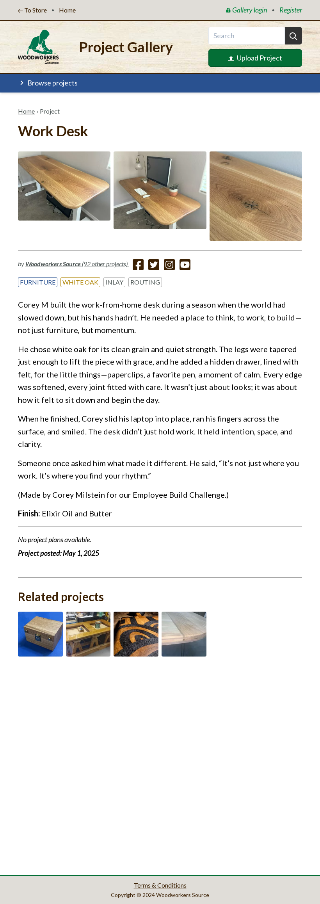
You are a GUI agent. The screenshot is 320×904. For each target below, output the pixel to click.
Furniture (37, 282)
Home (26, 111)
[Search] (293, 35)
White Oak (80, 282)
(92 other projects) (77, 263)
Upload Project (259, 57)
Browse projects (52, 82)
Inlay (114, 282)
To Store (35, 10)
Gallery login (249, 9)
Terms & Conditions (160, 885)
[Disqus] (160, 763)
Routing (145, 282)
